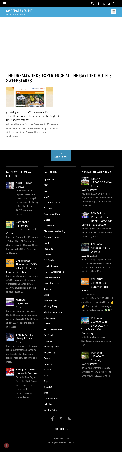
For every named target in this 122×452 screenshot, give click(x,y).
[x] (104, 3)
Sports (47, 358)
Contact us (61, 429)
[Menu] (4, 3)
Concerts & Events (53, 214)
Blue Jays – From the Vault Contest (26, 371)
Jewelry (47, 289)
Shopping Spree (51, 346)
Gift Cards (49, 260)
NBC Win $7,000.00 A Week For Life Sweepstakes (97, 184)
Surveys (48, 364)
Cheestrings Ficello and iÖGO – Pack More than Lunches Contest (21, 266)
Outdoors (48, 323)
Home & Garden (52, 277)
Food (46, 243)
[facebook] (98, 3)
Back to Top (61, 157)
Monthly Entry (50, 306)
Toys (46, 381)
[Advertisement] (61, 42)
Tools (46, 375)
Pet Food (48, 335)
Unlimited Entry (51, 398)
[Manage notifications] (6, 445)
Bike (46, 191)
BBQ (46, 185)
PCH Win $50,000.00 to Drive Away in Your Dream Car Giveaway (94, 325)
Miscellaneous (51, 300)
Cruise (47, 220)
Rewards (48, 341)
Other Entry (49, 318)
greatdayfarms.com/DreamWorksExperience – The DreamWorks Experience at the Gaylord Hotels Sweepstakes (32, 116)
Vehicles (48, 404)
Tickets (47, 369)
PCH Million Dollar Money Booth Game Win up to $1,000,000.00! (96, 219)
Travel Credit (50, 387)
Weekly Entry (50, 410)
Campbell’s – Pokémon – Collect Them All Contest (21, 227)
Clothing (48, 208)
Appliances (49, 179)
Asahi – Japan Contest (24, 184)
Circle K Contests (52, 202)
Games (47, 254)
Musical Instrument (53, 312)
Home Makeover (52, 283)
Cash (46, 196)
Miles (46, 295)
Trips (46, 392)
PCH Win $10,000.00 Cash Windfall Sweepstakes (96, 250)
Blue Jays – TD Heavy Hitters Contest (24, 338)
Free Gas (48, 248)
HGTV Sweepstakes (54, 271)
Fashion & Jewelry (53, 237)
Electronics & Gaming (54, 231)
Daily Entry (49, 225)
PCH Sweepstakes (53, 329)
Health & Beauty (52, 266)
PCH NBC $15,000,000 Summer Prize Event (95, 284)
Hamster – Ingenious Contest (22, 303)
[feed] (109, 3)
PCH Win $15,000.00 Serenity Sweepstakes (92, 358)
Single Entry (49, 352)
